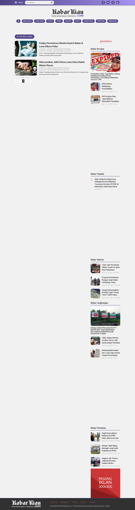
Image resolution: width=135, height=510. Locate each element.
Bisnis (59, 21)
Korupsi (68, 21)
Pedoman (83, 502)
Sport (77, 21)
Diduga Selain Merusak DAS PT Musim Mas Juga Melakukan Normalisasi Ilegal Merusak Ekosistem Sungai (104, 331)
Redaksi (92, 502)
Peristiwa (101, 21)
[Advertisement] (67, 28)
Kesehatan (113, 21)
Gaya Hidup (39, 21)
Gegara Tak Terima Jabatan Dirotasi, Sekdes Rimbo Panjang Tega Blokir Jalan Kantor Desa (110, 463)
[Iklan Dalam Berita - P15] (105, 483)
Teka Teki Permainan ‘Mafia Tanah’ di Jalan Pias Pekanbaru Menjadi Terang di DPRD (111, 270)
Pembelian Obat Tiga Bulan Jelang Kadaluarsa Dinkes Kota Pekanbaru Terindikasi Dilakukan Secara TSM (105, 77)
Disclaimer (53, 502)
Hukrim (42, 50)
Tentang (74, 502)
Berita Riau (27, 21)
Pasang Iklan (64, 502)
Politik (50, 21)
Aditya (108, 506)
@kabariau (106, 41)
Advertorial (88, 21)
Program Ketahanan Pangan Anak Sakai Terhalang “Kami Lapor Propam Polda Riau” (110, 282)
